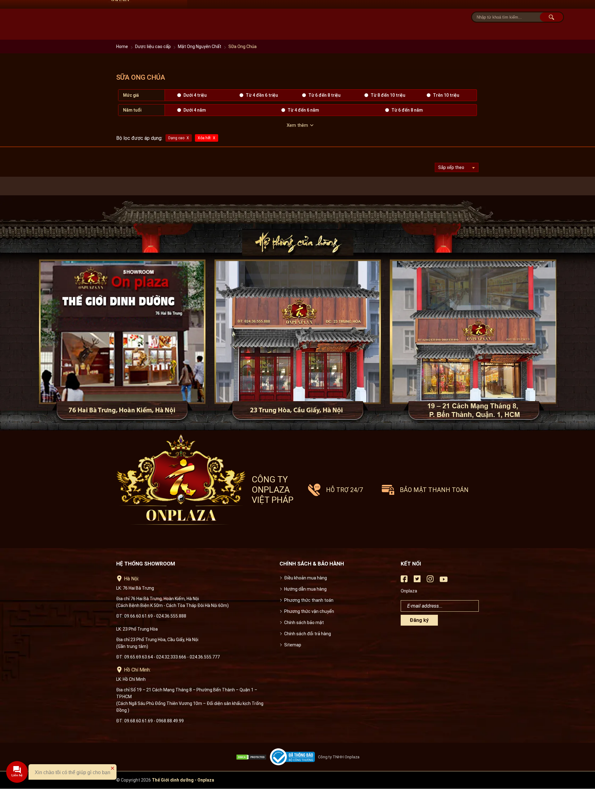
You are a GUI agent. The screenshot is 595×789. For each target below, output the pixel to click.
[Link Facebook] (404, 580)
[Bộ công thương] (294, 756)
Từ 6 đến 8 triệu (324, 95)
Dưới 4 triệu (195, 95)
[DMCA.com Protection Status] (253, 757)
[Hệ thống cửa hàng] (297, 313)
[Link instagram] (430, 580)
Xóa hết (204, 138)
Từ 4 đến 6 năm (303, 110)
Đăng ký (419, 620)
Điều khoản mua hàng (305, 577)
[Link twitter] (417, 580)
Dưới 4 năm (194, 110)
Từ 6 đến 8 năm (407, 110)
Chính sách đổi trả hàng (307, 633)
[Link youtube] (443, 581)
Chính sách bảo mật (304, 622)
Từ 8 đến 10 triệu (388, 95)
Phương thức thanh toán (308, 600)
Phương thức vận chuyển (309, 611)
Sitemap (292, 644)
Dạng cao (176, 138)
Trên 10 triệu (446, 95)
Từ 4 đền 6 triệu (262, 95)
